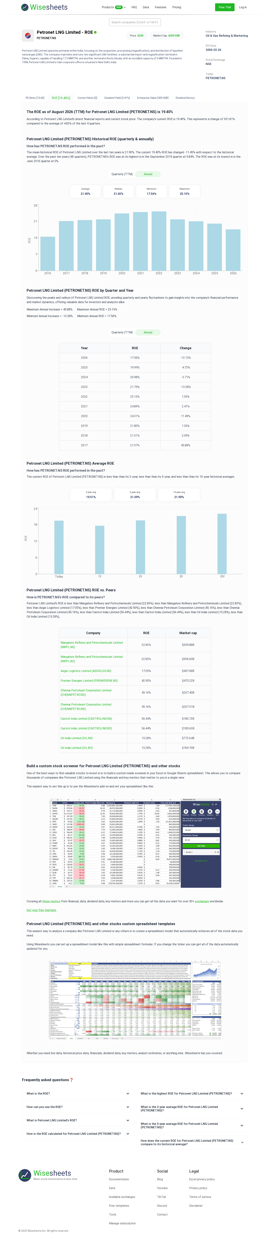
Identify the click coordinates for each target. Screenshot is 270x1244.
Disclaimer (196, 1205)
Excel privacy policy (202, 1179)
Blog (160, 1179)
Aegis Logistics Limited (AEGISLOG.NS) (86, 671)
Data (112, 1188)
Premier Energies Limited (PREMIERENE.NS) (89, 680)
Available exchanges (122, 1197)
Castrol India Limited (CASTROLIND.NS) (86, 718)
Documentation (119, 1179)
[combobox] (135, 22)
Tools (112, 1214)
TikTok (161, 1197)
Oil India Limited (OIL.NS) (77, 738)
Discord (162, 1205)
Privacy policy (198, 1188)
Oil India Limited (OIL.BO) (77, 748)
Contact (162, 1214)
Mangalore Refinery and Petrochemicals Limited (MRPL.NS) (92, 645)
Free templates (119, 1205)
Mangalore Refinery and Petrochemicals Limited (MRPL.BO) (92, 659)
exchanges (202, 901)
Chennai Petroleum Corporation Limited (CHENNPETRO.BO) (86, 693)
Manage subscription (122, 1223)
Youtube (162, 1188)
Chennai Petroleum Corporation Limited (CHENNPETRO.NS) (86, 707)
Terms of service (200, 1197)
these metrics (51, 901)
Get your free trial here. (42, 910)
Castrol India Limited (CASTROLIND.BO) (86, 728)
